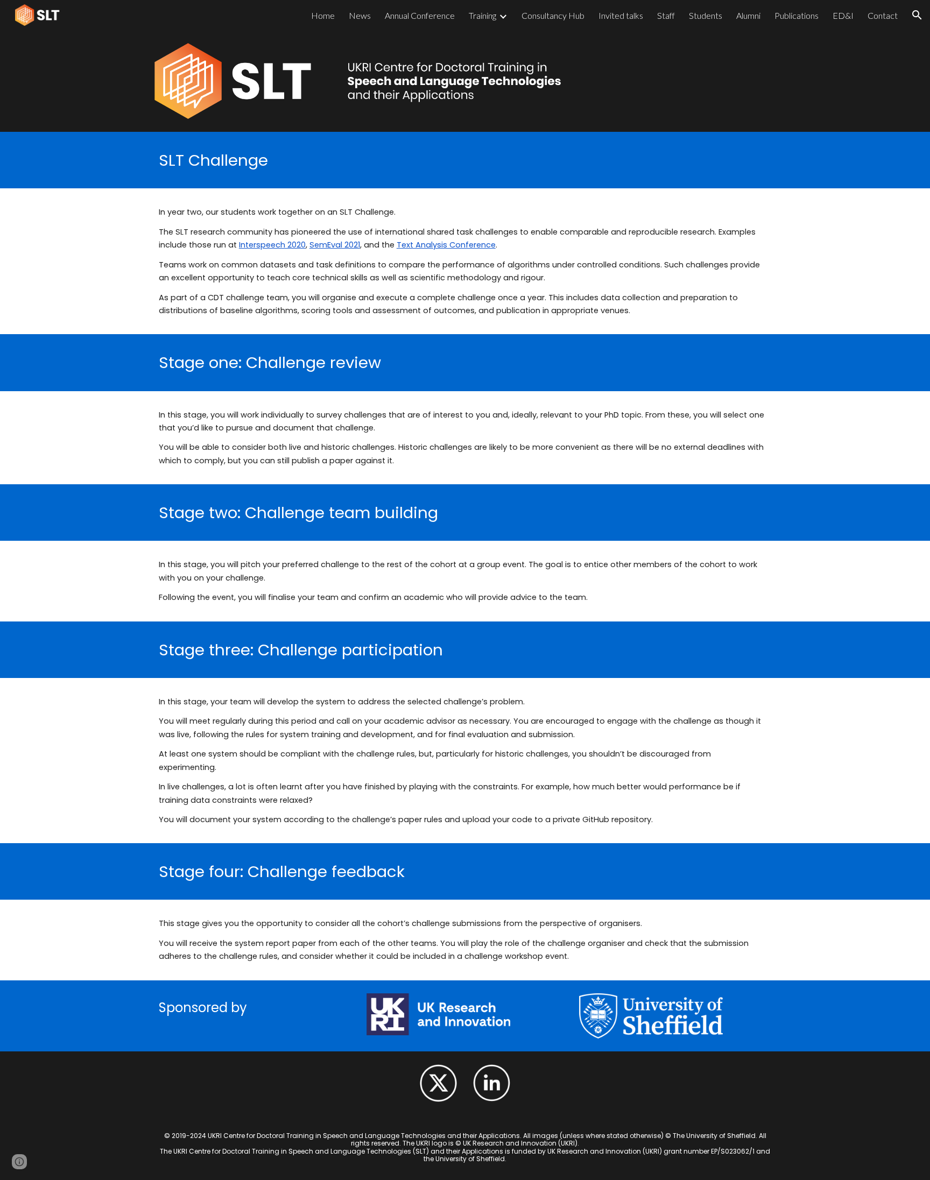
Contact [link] (883, 15)
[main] (465, 160)
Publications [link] (796, 15)
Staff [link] (666, 15)
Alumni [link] (748, 15)
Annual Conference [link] (420, 15)
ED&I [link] (843, 15)
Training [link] (482, 15)
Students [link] (705, 15)
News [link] (360, 15)
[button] (917, 15)
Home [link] (323, 15)
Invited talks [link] (620, 15)
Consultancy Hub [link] (553, 15)
